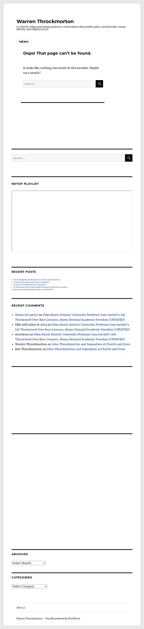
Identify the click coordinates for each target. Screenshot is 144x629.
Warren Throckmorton (45, 21)
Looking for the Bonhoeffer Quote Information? (29, 285)
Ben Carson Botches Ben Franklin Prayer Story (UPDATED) (33, 289)
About (21, 607)
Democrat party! (26, 315)
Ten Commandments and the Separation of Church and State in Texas (36, 280)
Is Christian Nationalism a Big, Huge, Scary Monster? (31, 282)
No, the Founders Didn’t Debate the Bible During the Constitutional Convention (40, 287)
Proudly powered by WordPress (62, 618)
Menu (24, 41)
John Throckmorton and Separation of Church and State (91, 344)
